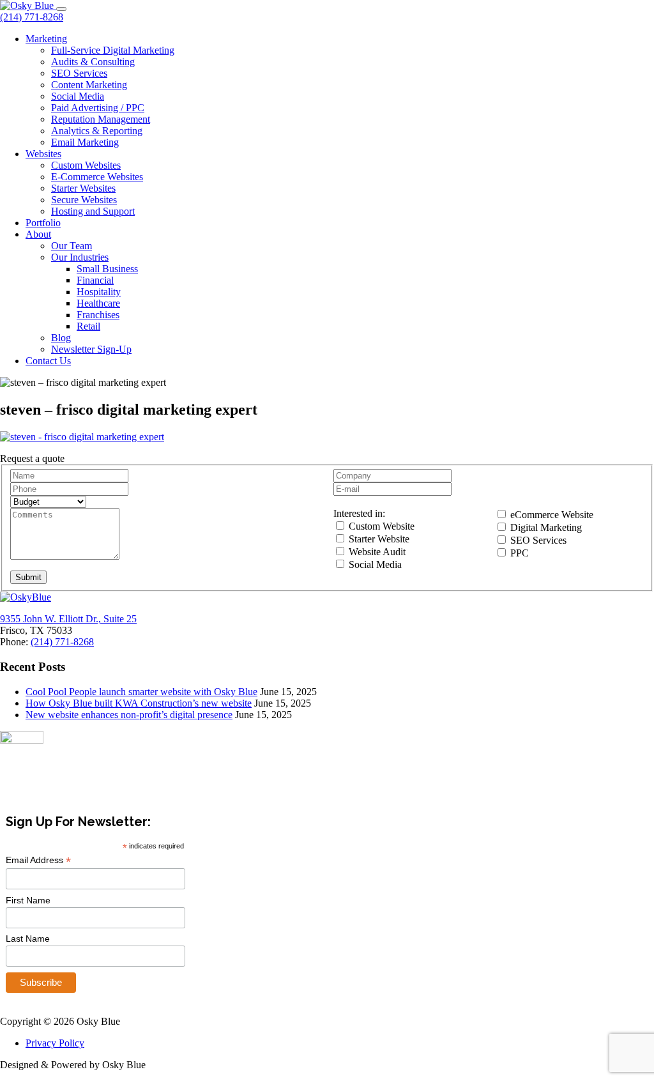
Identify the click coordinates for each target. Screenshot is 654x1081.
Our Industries (80, 257)
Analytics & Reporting (96, 130)
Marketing (46, 38)
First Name (28, 900)
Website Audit (376, 551)
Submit (28, 577)
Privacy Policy (55, 1043)
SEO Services (79, 73)
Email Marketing (85, 142)
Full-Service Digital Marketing (112, 50)
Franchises (98, 314)
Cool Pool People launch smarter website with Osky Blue (141, 691)
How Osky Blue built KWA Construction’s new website (139, 703)
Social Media (77, 96)
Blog (61, 337)
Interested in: (359, 513)
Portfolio (43, 222)
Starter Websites (83, 188)
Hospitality (99, 291)
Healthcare (98, 303)
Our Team (71, 245)
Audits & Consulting (93, 61)
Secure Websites (84, 199)
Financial (95, 280)
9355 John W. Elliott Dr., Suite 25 (68, 618)
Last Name (28, 938)
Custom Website (380, 526)
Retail (88, 326)
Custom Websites (86, 165)
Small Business (107, 268)
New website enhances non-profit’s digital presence (129, 714)
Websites (43, 153)
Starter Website (377, 538)
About (38, 234)
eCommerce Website (550, 514)
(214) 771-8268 (31, 17)
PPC (518, 553)
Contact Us (48, 360)
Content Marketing (89, 84)
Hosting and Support (93, 211)
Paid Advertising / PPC (97, 107)
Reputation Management (100, 119)
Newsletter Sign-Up (91, 349)
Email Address (38, 860)
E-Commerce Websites (97, 176)
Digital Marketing (545, 527)
